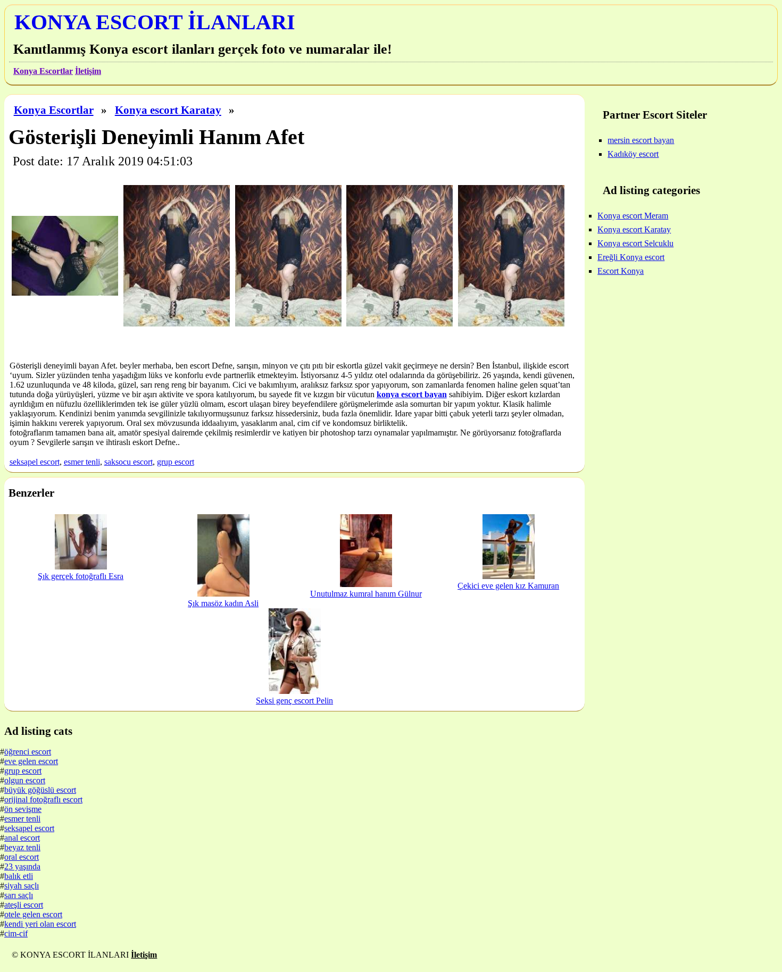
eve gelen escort (31, 761)
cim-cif (16, 933)
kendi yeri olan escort (40, 923)
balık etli (18, 876)
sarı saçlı (18, 895)
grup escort (175, 461)
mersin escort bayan (641, 140)
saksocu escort (128, 461)
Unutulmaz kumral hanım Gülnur (366, 593)
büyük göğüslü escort (40, 789)
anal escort (22, 837)
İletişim (88, 71)
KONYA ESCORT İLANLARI (154, 22)
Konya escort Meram (632, 215)
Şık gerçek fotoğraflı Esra (80, 576)
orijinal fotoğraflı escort (43, 799)
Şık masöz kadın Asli (223, 603)
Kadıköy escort (633, 153)
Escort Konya (620, 270)
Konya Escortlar (43, 71)
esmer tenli (82, 461)
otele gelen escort (33, 914)
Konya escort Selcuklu (635, 243)
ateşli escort (23, 904)
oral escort (21, 856)
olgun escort (24, 780)
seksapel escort (35, 461)
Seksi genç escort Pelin (294, 700)
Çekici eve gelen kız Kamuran (508, 585)
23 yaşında (22, 866)
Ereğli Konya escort (630, 257)
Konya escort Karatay (168, 110)
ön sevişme (22, 809)
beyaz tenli (22, 847)
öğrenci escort (27, 751)
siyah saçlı (21, 885)
